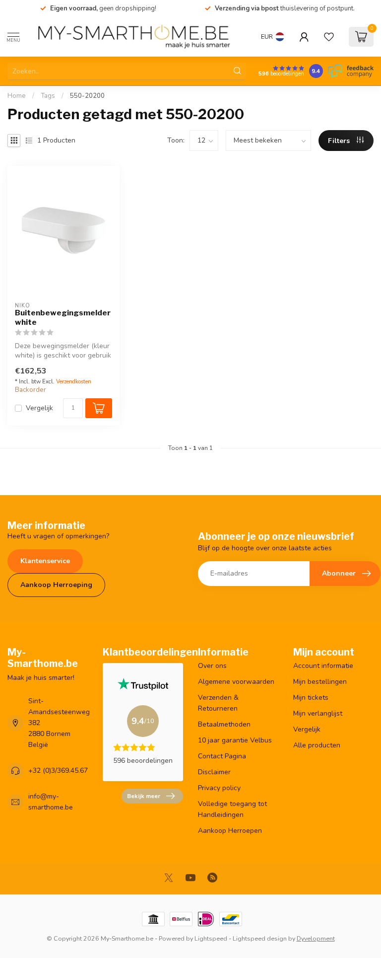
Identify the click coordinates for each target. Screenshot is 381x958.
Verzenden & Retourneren (218, 703)
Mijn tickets (310, 697)
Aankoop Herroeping (56, 585)
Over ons (212, 665)
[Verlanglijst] (329, 37)
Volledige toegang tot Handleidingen (232, 809)
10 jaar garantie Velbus (235, 740)
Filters (340, 141)
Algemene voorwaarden (236, 681)
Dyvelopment (316, 938)
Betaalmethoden (224, 724)
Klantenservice (45, 561)
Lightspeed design (260, 938)
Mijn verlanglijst (317, 713)
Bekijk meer (143, 796)
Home (16, 95)
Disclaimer (214, 772)
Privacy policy (219, 788)
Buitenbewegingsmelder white (63, 317)
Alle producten (316, 745)
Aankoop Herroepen (230, 830)
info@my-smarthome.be (50, 802)
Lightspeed (210, 938)
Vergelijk (39, 408)
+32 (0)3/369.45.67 (58, 770)
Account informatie (323, 665)
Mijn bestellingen (320, 681)
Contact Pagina (222, 756)
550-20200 (87, 95)
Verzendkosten (73, 381)
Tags (48, 95)
